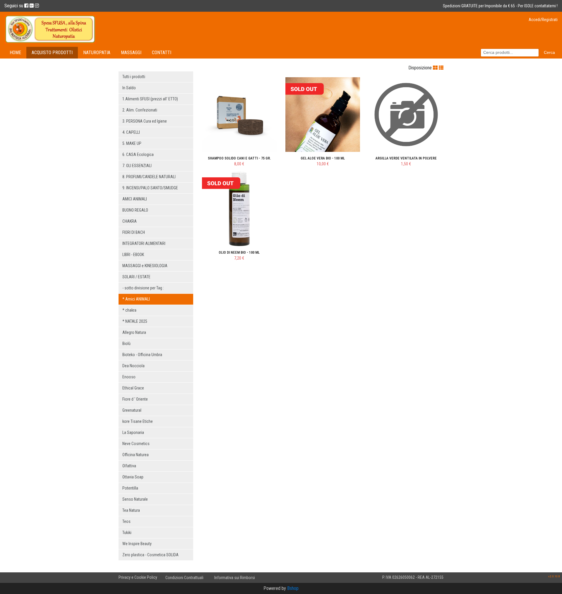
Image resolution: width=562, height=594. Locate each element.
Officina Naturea (135, 454)
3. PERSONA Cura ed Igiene (144, 121)
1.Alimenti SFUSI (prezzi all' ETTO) (150, 99)
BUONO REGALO (135, 210)
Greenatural (131, 410)
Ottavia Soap (132, 477)
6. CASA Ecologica (138, 154)
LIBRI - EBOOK (133, 254)
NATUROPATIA (96, 52)
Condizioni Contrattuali (184, 577)
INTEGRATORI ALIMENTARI (143, 243)
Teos (126, 521)
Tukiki (126, 532)
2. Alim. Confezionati (139, 110)
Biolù (126, 343)
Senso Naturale (135, 499)
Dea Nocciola (133, 365)
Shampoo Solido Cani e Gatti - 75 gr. (239, 158)
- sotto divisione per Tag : (143, 288)
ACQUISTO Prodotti (52, 52)
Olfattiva (129, 465)
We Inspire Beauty (137, 543)
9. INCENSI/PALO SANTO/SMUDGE (150, 188)
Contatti (161, 52)
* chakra (129, 310)
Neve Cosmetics (136, 443)
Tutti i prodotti (133, 76)
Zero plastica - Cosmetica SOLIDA (150, 554)
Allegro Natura (134, 332)
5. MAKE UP (131, 143)
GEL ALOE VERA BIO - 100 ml (323, 158)
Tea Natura (131, 510)
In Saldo (129, 87)
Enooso (129, 377)
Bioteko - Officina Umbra (142, 354)
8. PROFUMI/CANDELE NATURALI (149, 176)
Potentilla (130, 488)
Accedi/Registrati (543, 19)
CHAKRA (129, 221)
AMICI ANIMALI (134, 199)
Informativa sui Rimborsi (234, 577)
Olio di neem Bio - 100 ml (239, 252)
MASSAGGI (131, 52)
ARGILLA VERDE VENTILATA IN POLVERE (406, 158)
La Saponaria (133, 432)
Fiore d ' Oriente (135, 399)
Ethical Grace (133, 388)
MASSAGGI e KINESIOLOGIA (144, 265)
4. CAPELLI (131, 132)
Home (15, 52)
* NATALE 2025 (134, 321)
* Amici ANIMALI (136, 299)
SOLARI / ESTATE (136, 276)
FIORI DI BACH (133, 232)
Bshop (293, 588)
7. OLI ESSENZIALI (137, 165)
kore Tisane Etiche (137, 421)
